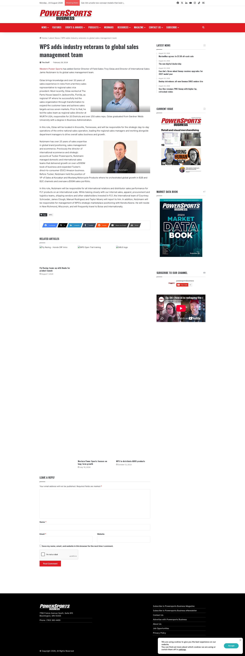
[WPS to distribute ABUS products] (133, 352)
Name (43, 522)
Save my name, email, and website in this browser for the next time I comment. (77, 546)
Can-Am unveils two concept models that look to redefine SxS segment (113, 3)
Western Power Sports (51, 68)
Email (43, 534)
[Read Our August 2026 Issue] (181, 145)
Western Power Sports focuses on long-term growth (92, 462)
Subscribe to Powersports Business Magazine (174, 606)
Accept (231, 645)
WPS (50, 215)
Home (44, 38)
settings (182, 649)
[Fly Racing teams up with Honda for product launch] (57, 255)
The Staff (45, 62)
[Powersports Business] (66, 14)
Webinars (109, 27)
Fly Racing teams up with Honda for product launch (55, 269)
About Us (157, 624)
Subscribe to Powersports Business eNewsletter (175, 610)
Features (56, 27)
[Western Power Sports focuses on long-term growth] (95, 352)
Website (100, 534)
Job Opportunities (161, 628)
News (44, 27)
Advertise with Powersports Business (170, 619)
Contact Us (158, 615)
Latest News (54, 38)
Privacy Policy (159, 633)
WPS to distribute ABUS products (130, 461)
